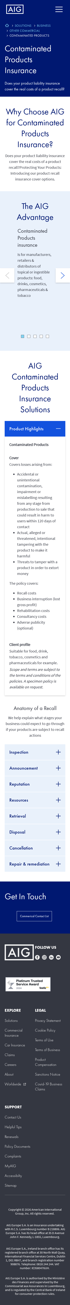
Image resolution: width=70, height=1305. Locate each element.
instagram (44, 957)
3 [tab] (35, 336)
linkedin (51, 957)
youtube (58, 957)
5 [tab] (47, 336)
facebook (37, 957)
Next (63, 275)
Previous (7, 275)
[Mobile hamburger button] (59, 9)
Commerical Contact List (34, 916)
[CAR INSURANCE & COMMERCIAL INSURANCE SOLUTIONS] (7, 25)
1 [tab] (22, 336)
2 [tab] (28, 336)
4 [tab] (41, 336)
